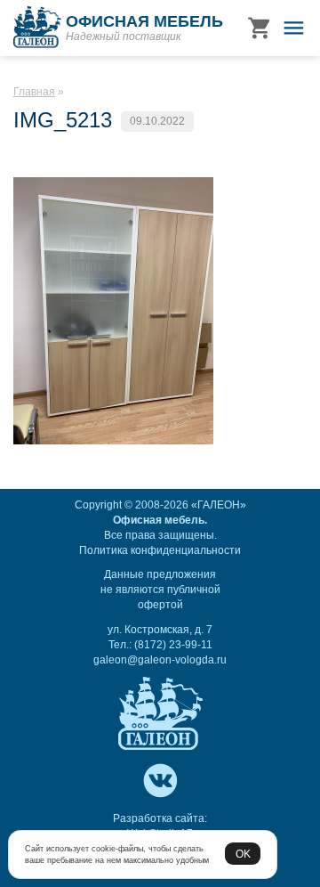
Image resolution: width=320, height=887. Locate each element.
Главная (34, 91)
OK (243, 853)
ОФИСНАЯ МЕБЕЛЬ (144, 21)
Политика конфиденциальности (160, 550)
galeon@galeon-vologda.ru (160, 660)
